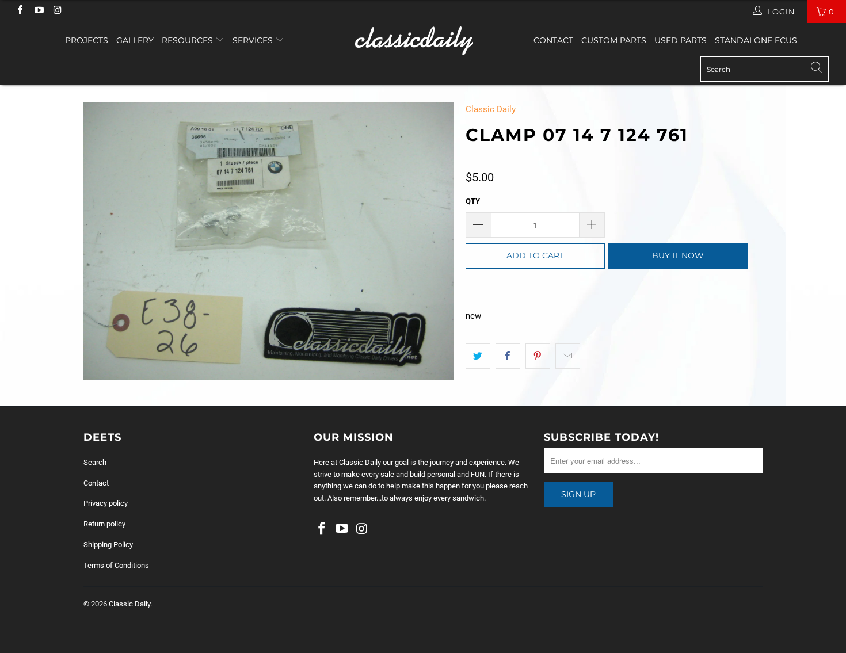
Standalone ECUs (756, 40)
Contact (553, 40)
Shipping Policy (108, 544)
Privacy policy (105, 503)
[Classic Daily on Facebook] (19, 11)
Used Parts (680, 40)
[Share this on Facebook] (508, 356)
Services (254, 40)
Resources (188, 40)
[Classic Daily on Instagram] (57, 11)
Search (94, 462)
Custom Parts (613, 40)
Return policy (104, 524)
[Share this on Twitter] (478, 356)
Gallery (135, 40)
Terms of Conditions (116, 565)
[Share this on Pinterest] (537, 356)
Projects (86, 40)
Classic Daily (491, 109)
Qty (473, 201)
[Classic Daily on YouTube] (38, 11)
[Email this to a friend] (567, 356)
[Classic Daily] (422, 40)
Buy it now (678, 255)
